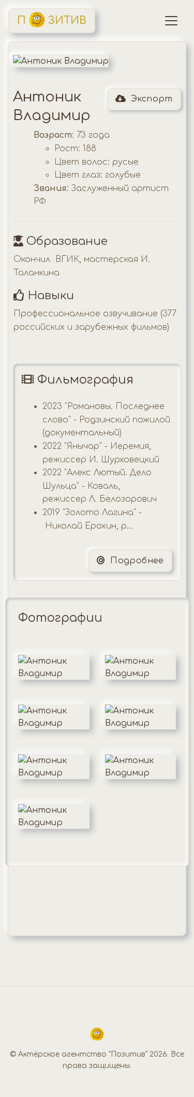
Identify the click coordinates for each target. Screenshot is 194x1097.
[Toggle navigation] (171, 20)
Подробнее (136, 560)
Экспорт (152, 99)
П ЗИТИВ (51, 20)
